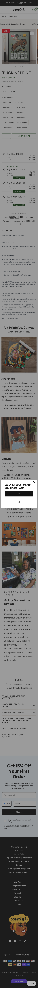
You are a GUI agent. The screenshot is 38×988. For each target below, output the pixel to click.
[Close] (34, 482)
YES (19, 493)
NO (19, 502)
